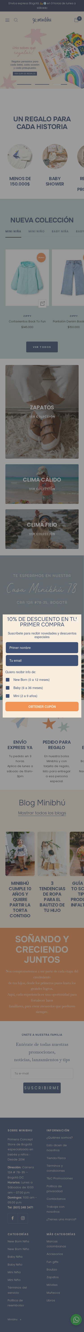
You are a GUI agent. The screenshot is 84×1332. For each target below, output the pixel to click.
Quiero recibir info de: (22, 672)
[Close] (76, 619)
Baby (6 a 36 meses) (29, 688)
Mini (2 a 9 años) (26, 696)
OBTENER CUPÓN (42, 706)
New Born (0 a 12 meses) (32, 679)
